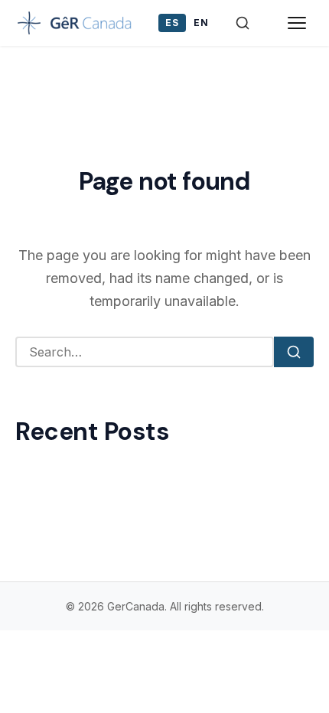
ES (171, 22)
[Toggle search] (242, 23)
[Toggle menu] (297, 23)
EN (201, 22)
